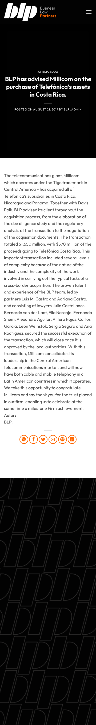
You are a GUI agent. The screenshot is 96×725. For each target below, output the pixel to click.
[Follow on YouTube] (72, 692)
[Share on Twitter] (43, 439)
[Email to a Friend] (53, 439)
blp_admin (73, 109)
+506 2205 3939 (48, 612)
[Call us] (53, 692)
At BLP (43, 72)
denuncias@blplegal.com (59, 679)
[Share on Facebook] (33, 439)
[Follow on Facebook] (23, 692)
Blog (54, 72)
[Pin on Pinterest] (62, 439)
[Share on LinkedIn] (72, 439)
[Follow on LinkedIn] (62, 692)
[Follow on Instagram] (33, 692)
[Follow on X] (43, 692)
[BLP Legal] (30, 12)
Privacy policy (48, 624)
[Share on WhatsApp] (23, 439)
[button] (89, 11)
